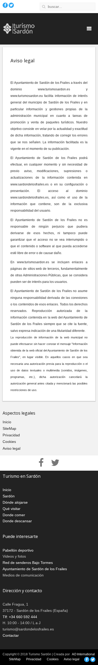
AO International (83, 654)
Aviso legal (11, 448)
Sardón (9, 496)
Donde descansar (17, 521)
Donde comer (14, 515)
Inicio (7, 422)
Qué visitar (11, 509)
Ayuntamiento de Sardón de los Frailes (35, 569)
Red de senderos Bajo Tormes (28, 562)
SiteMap (9, 428)
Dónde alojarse (15, 502)
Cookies (9, 441)
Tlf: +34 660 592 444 (20, 617)
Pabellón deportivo (18, 550)
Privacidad (11, 435)
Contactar (11, 635)
